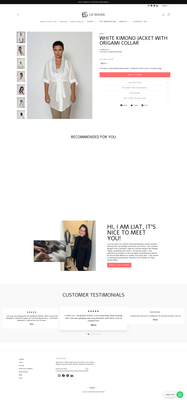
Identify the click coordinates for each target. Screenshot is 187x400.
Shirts (21, 362)
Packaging (135, 93)
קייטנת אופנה (77, 21)
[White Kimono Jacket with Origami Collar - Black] (33, 202)
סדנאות (63, 21)
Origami (21, 359)
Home (102, 34)
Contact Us (140, 21)
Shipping (111, 52)
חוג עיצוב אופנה (48, 21)
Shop (90, 21)
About (123, 21)
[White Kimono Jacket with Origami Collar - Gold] (36, 202)
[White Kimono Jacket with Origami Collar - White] (31, 202)
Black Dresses (23, 372)
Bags (20, 375)
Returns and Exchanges (135, 88)
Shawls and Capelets (26, 369)
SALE (20, 378)
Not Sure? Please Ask (135, 98)
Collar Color (106, 59)
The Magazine (107, 21)
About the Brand (119, 265)
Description (135, 82)
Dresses (21, 365)
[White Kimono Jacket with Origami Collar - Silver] (39, 202)
